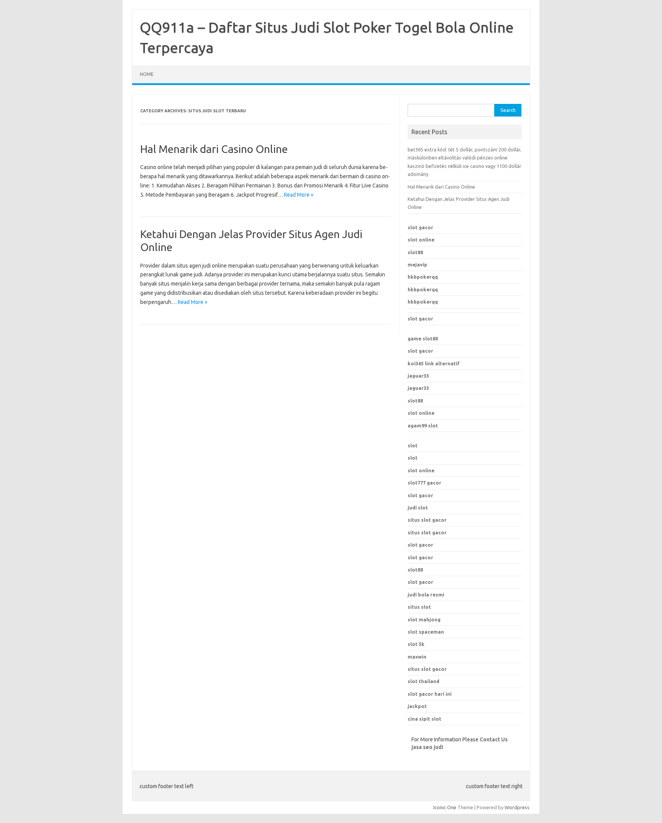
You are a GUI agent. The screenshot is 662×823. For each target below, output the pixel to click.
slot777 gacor (424, 482)
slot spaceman (426, 631)
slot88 (415, 252)
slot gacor (420, 227)
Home (147, 74)
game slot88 (423, 338)
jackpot (417, 706)
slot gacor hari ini (430, 694)
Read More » (298, 195)
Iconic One (444, 807)
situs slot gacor (427, 519)
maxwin (417, 656)
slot (413, 445)
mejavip (417, 264)
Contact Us (494, 739)
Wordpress (517, 807)
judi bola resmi (426, 594)
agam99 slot (423, 425)
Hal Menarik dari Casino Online (214, 149)
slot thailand (423, 681)
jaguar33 (418, 375)
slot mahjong (424, 619)
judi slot (418, 507)
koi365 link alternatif (434, 363)
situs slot (419, 606)
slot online (421, 239)
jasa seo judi (427, 747)
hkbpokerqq (423, 276)
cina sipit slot (424, 718)
